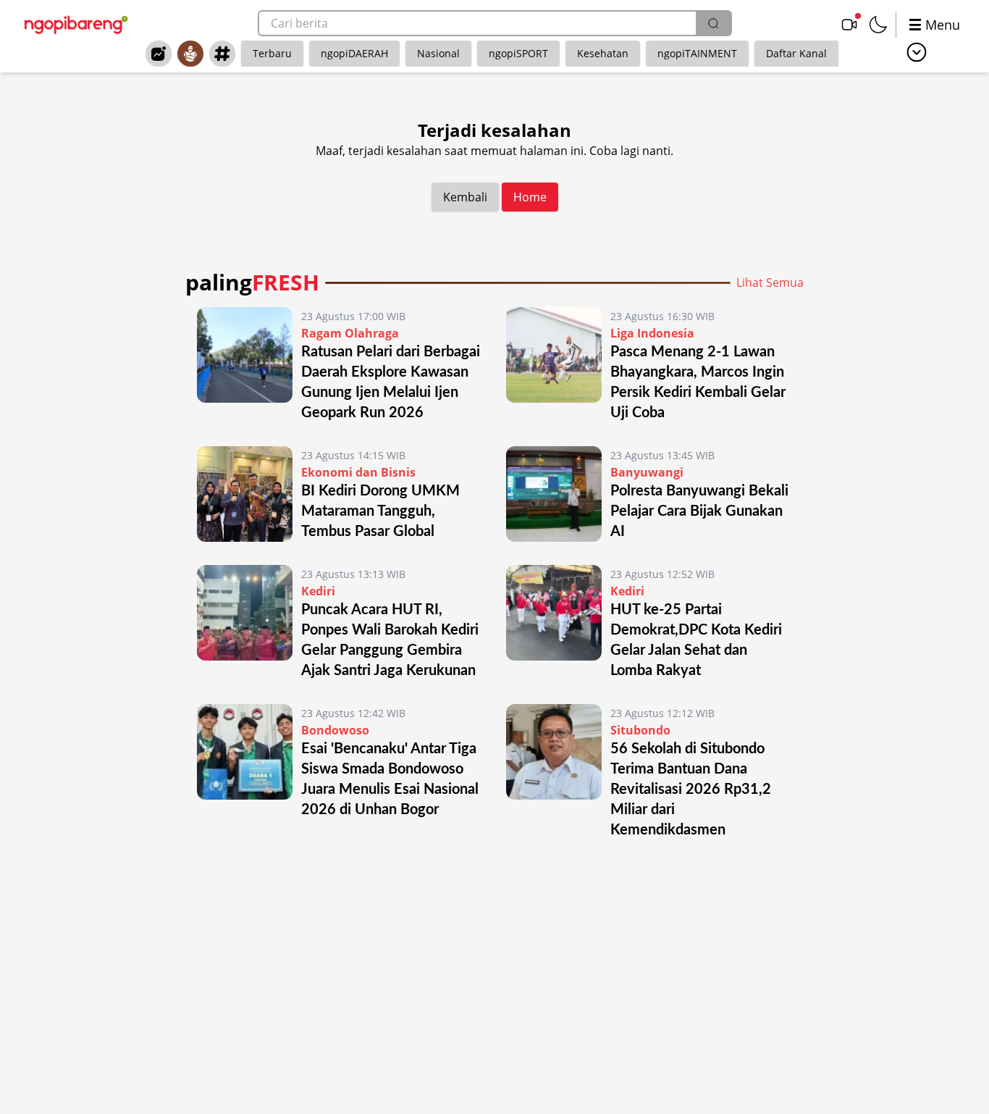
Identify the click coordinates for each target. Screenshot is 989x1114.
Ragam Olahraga (350, 333)
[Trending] (159, 54)
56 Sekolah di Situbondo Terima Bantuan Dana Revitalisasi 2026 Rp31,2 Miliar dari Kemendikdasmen (690, 789)
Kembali (465, 197)
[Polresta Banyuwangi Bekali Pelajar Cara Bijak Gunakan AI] (554, 494)
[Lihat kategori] (916, 52)
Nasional (438, 53)
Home (530, 197)
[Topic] (222, 54)
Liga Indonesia (652, 333)
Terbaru (272, 53)
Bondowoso (335, 730)
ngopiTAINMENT (697, 53)
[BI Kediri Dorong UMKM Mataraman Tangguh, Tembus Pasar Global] (245, 494)
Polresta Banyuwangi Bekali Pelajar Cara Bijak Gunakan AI (699, 511)
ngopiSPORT (518, 53)
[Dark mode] (878, 24)
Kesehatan (602, 53)
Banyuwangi (646, 472)
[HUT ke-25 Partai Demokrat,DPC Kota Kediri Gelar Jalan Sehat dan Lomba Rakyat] (554, 623)
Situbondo (640, 730)
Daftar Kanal (796, 53)
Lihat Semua (770, 282)
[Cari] (713, 23)
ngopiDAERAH (354, 53)
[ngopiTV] (849, 24)
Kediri (318, 591)
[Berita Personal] (190, 54)
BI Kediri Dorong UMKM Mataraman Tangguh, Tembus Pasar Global (380, 511)
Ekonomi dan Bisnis (358, 472)
